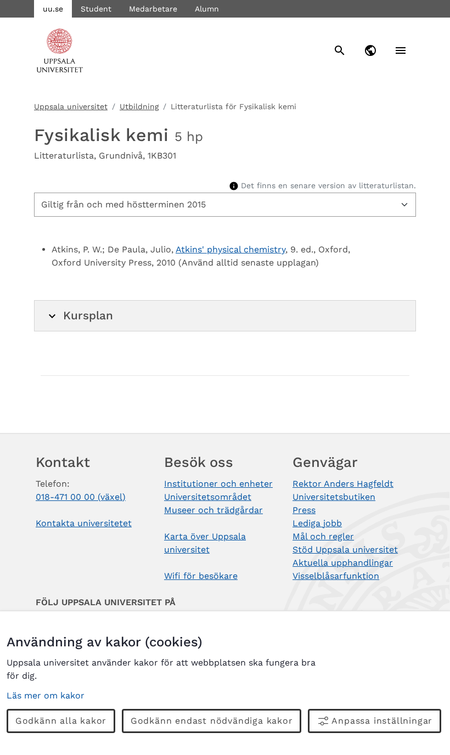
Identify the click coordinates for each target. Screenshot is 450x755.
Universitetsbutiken (333, 497)
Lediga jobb (317, 523)
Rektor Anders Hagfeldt (342, 483)
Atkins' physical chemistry (230, 249)
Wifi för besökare (201, 576)
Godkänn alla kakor (60, 720)
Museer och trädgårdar (213, 510)
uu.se (53, 8)
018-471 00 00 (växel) (81, 497)
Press (304, 510)
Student (96, 8)
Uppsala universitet (71, 106)
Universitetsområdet (207, 497)
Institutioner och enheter (218, 483)
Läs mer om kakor (46, 695)
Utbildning (139, 106)
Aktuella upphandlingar (342, 562)
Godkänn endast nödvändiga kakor (212, 720)
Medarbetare (153, 8)
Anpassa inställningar (381, 720)
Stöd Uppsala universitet (345, 549)
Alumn (207, 8)
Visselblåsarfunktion (335, 576)
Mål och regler (323, 536)
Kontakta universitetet (84, 523)
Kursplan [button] (88, 315)
